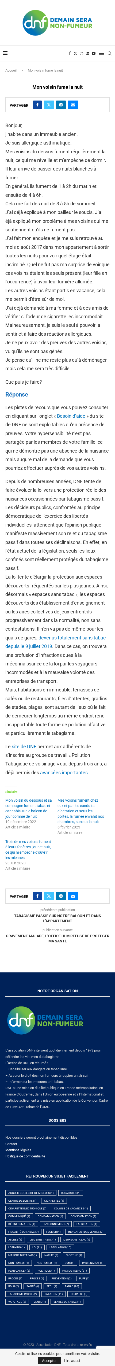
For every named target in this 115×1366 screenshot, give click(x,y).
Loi (37, 1247)
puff (84, 1278)
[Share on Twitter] (49, 105)
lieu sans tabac (43, 1239)
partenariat (92, 1262)
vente (40, 1301)
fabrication (86, 1224)
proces (15, 1278)
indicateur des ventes (85, 1231)
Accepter (49, 1360)
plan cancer (19, 1270)
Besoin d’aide (71, 416)
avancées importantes (64, 772)
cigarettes (54, 1200)
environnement (56, 1224)
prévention (61, 1278)
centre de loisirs (22, 1200)
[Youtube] (93, 53)
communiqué (19, 1216)
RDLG (13, 1286)
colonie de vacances (71, 1208)
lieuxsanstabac (76, 1239)
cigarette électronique (27, 1208)
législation (60, 1247)
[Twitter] (75, 53)
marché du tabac (22, 1255)
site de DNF (24, 746)
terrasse (78, 1294)
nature (51, 1255)
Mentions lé (14, 1150)
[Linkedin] (87, 53)
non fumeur (47, 1262)
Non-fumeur (18, 1262)
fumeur (53, 1231)
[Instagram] (81, 53)
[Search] (109, 53)
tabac (72, 1286)
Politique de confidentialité (25, 1156)
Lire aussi (72, 1361)
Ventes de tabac (66, 1301)
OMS (69, 1262)
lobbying (16, 1247)
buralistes (70, 1192)
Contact (11, 1144)
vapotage (17, 1301)
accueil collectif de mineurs (30, 1192)
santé (32, 1286)
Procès (37, 1278)
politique (46, 1270)
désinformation (21, 1224)
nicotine (74, 1255)
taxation (53, 1294)
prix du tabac (74, 1270)
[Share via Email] (73, 105)
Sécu (52, 1286)
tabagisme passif (22, 1294)
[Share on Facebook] (37, 105)
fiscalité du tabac (23, 1231)
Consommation (83, 1216)
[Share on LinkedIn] (61, 105)
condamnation (50, 1216)
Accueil (11, 70)
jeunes (15, 1239)
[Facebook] (70, 53)
